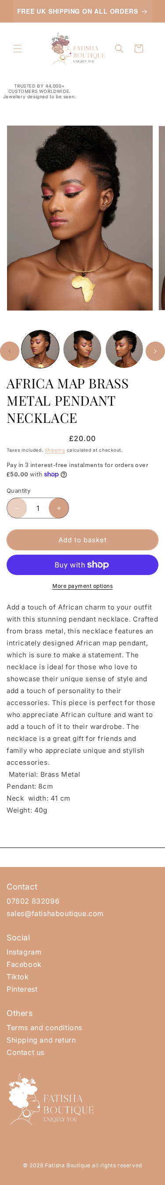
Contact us (25, 1052)
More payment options (82, 586)
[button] (17, 48)
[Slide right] (155, 351)
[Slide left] (9, 351)
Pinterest (22, 989)
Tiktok (18, 976)
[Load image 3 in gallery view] (124, 349)
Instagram (24, 951)
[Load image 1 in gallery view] (40, 349)
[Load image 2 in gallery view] (82, 349)
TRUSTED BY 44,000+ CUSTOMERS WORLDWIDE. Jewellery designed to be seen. (39, 91)
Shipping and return (41, 1039)
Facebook (24, 964)
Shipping (55, 450)
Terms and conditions (44, 1027)
